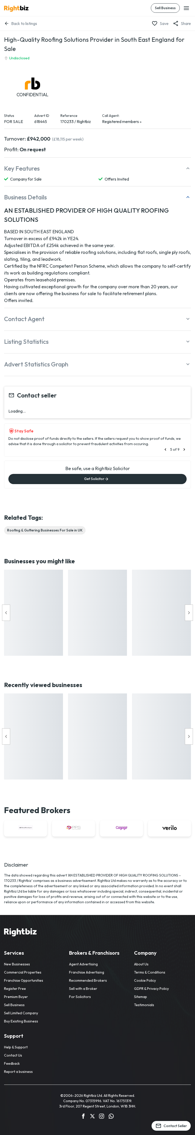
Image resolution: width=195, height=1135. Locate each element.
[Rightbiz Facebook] (83, 1117)
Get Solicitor (94, 478)
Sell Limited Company (21, 1013)
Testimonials (144, 1005)
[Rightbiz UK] (16, 9)
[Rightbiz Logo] (20, 933)
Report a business (18, 1071)
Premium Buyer (16, 996)
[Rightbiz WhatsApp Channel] (111, 1117)
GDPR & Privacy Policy (151, 988)
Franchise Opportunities (23, 980)
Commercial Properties (22, 972)
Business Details (25, 197)
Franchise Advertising (86, 972)
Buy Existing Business (21, 1021)
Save (164, 23)
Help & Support (16, 1047)
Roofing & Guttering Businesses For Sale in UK (45, 530)
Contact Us (13, 1055)
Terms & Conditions (149, 972)
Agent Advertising (83, 964)
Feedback (12, 1063)
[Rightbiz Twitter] (92, 1117)
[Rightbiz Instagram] (101, 1117)
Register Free (15, 988)
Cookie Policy (145, 980)
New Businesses (17, 964)
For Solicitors (80, 996)
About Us (141, 964)
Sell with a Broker (83, 988)
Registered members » (121, 121)
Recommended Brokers (88, 980)
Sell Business (165, 8)
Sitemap (140, 996)
